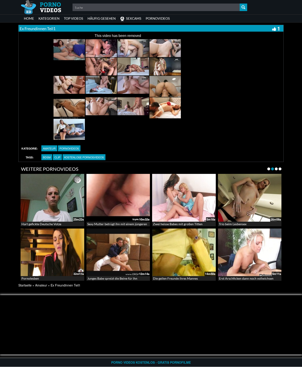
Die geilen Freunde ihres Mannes (175, 278)
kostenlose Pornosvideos (84, 157)
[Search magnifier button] (243, 7)
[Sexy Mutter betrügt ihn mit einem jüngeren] (118, 198)
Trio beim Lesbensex (233, 224)
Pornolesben (30, 278)
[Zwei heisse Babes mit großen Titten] (184, 198)
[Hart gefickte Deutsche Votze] (52, 198)
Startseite (25, 285)
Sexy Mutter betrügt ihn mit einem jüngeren (117, 224)
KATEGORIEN (48, 18)
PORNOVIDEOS (158, 18)
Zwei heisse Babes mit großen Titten (178, 224)
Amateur (49, 148)
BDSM (47, 157)
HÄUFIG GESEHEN (102, 18)
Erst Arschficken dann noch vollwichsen (246, 278)
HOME (29, 18)
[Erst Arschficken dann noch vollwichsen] (250, 252)
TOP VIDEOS (73, 18)
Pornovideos (69, 148)
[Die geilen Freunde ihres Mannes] (184, 252)
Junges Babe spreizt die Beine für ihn (112, 278)
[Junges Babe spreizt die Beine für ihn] (118, 252)
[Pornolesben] (52, 252)
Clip (57, 157)
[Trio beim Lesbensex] (250, 198)
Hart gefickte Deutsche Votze (41, 224)
